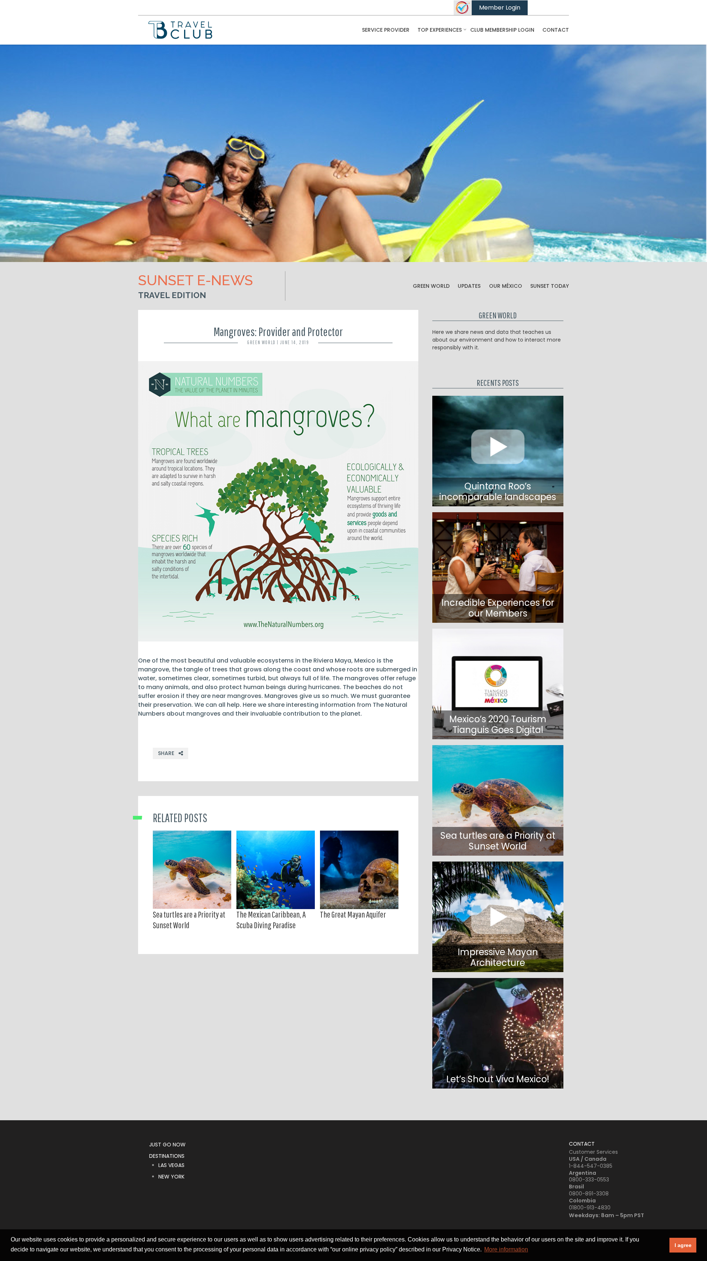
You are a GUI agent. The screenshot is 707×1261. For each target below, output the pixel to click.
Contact (555, 30)
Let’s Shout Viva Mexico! (497, 1079)
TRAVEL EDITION (172, 295)
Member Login (499, 7)
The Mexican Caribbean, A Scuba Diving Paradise (271, 919)
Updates (469, 286)
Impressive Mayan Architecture (498, 957)
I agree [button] (683, 1245)
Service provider (385, 30)
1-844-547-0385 (590, 1166)
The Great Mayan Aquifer (353, 914)
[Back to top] (696, 1228)
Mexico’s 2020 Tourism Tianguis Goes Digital (497, 724)
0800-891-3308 (589, 1193)
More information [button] (506, 1249)
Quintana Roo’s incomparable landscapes (497, 491)
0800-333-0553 (589, 1179)
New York (171, 1176)
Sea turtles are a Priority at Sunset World (189, 919)
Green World (431, 286)
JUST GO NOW (167, 1144)
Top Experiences (440, 30)
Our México (505, 286)
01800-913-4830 (590, 1207)
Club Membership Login (502, 30)
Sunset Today (549, 286)
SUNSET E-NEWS (195, 280)
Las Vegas (171, 1165)
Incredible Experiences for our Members (498, 608)
